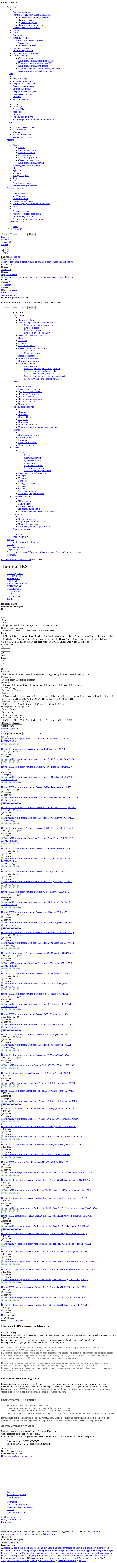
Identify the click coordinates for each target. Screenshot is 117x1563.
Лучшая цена (11, 625)
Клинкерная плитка (22, 137)
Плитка (10, 122)
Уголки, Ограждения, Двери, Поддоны (32, 15)
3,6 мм (76, 696)
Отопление (12, 206)
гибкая (8, 715)
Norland (24, 639)
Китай (8, 631)
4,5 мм (14, 699)
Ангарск (15, 1548)
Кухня (16, 145)
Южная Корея (47, 631)
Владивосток (91, 1548)
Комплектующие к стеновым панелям (31, 203)
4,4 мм (4, 699)
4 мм (97, 696)
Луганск (15, 1553)
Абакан (7, 1548)
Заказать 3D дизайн (16, 542)
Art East (47, 636)
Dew (54, 642)
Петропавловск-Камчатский (83, 1555)
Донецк (16, 1550)
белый (23, 685)
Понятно (5, 1537)
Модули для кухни (27, 150)
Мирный (26, 1553)
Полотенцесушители (23, 50)
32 (21, 720)
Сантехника (13, 7)
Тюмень (72, 1558)
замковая (9, 690)
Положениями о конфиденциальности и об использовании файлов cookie (51, 1532)
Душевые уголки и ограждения (33, 17)
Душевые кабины (21, 12)
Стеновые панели (15, 188)
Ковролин (17, 112)
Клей (15, 226)
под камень (24, 674)
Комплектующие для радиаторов (29, 219)
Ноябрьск (16, 1555)
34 (34, 720)
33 (27, 720)
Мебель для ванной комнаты (26, 27)
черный (78, 685)
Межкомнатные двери (23, 81)
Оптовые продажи (72, 552)
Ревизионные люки (22, 134)
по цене (5, 731)
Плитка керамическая (23, 127)
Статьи (59, 552)
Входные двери (20, 78)
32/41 (7, 720)
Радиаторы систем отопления (27, 214)
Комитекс (25, 642)
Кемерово (62, 1550)
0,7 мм (61, 704)
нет (14, 709)
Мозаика (17, 132)
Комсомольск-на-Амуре (78, 1550)
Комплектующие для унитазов (33, 66)
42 (46, 720)
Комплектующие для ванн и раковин (36, 61)
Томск (65, 1558)
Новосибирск (90, 1553)
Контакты (11, 555)
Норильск (6, 1555)
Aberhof (11, 636)
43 (52, 720)
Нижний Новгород (60, 1553)
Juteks (112, 636)
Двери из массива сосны (24, 83)
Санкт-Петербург (45, 1558)
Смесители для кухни (28, 160)
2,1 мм (16, 696)
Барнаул (43, 1548)
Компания (12, 1502)
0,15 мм (8, 704)
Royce (65, 639)
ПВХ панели (19, 193)
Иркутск (43, 1550)
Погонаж (17, 96)
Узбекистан (31, 631)
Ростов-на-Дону (9, 1558)
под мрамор (53, 674)
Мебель (10, 140)
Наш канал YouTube (11, 1461)
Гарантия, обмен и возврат (42, 552)
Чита (52, 1560)
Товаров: (6, 269)
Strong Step (68, 642)
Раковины (17, 35)
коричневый (39, 685)
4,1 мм (106, 696)
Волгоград (103, 1548)
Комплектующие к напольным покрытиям (33, 119)
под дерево (10, 674)
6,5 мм (52, 699)
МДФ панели (19, 196)
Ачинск (24, 1548)
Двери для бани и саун (24, 86)
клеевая (21, 690)
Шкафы (16, 168)
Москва (16, 257)
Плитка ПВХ (19, 109)
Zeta (14, 642)
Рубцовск (22, 1558)
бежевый (9, 685)
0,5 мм (40, 704)
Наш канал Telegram (11, 1464)
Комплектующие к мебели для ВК (35, 63)
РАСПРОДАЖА (15, 229)
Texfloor (92, 639)
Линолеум (18, 106)
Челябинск (44, 1560)
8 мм (61, 699)
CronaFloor (89, 636)
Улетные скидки (49, 625)
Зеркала (16, 178)
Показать (14, 1542)
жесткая (19, 715)
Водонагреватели (21, 48)
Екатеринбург (29, 1550)
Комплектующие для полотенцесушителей (39, 68)
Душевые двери (26, 20)
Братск (79, 1548)
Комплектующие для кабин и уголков (36, 71)
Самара (32, 1558)
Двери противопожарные (25, 91)
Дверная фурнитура (22, 94)
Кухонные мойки (21, 38)
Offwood (85, 642)
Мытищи (43, 1553)
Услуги (10, 539)
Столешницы (24, 155)
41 (40, 720)
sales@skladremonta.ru (11, 1519)
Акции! (10, 544)
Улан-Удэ (83, 1558)
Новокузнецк (76, 1553)
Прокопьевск (104, 1555)
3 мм (46, 696)
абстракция (83, 674)
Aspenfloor (60, 636)
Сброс (5, 1542)
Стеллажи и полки (22, 183)
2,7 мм (37, 696)
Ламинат (17, 104)
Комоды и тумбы (21, 175)
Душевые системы (27, 45)
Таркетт (41, 642)
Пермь (66, 1555)
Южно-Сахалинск (67, 1560)
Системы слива (25, 58)
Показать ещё (7, 1315)
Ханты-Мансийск (20, 1560)
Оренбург (34, 1555)
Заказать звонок (9, 295)
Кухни (21, 147)
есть (7, 709)
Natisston (9, 639)
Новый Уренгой (105, 1553)
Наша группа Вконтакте (13, 1459)
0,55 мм (50, 704)
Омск (26, 1555)
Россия (18, 631)
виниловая (10, 680)
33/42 (60, 720)
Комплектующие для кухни (31, 163)
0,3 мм (19, 704)
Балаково (34, 1548)
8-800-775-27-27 (9, 292)
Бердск (51, 1548)
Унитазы (17, 32)
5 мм (24, 699)
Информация (13, 549)
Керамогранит (19, 129)
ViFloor (4, 642)
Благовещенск (68, 1548)
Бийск (58, 1548)
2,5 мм (26, 696)
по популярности (9, 728)
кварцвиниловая (27, 680)
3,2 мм (56, 696)
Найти (31, 234)
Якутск (82, 1560)
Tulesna (103, 639)
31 (15, 720)
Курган (4, 1553)
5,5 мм (33, 699)
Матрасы (17, 173)
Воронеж (5, 1550)
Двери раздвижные (22, 89)
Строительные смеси (17, 221)
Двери (10, 73)
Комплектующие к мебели (25, 186)
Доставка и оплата (16, 547)
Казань (53, 1550)
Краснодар (96, 1550)
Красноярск (107, 1550)
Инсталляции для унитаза (25, 53)
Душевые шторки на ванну (31, 25)
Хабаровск (6, 1560)
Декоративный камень (23, 201)
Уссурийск (93, 1558)
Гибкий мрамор (20, 198)
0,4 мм (29, 704)
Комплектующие (21, 55)
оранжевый (54, 685)
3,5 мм (66, 696)
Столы (16, 180)
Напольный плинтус (23, 117)
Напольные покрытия (17, 99)
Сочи (56, 1558)
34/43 (69, 720)
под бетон (39, 674)
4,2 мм (71, 699)
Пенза (59, 1555)
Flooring (102, 636)
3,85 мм (87, 696)
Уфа (101, 1558)
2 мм (7, 696)
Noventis (39, 639)
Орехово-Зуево (46, 1555)
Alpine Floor (31, 636)
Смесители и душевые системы (28, 40)
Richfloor (51, 639)
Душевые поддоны (27, 22)
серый (67, 685)
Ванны (16, 30)
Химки (33, 1560)
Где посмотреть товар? (18, 552)
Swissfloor (79, 639)
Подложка (18, 114)
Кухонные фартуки (27, 157)
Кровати (17, 170)
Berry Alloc (74, 636)
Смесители (23, 43)
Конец (20, 1320)
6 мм (43, 699)
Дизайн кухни (33, 542)
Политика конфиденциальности (16, 1456)
